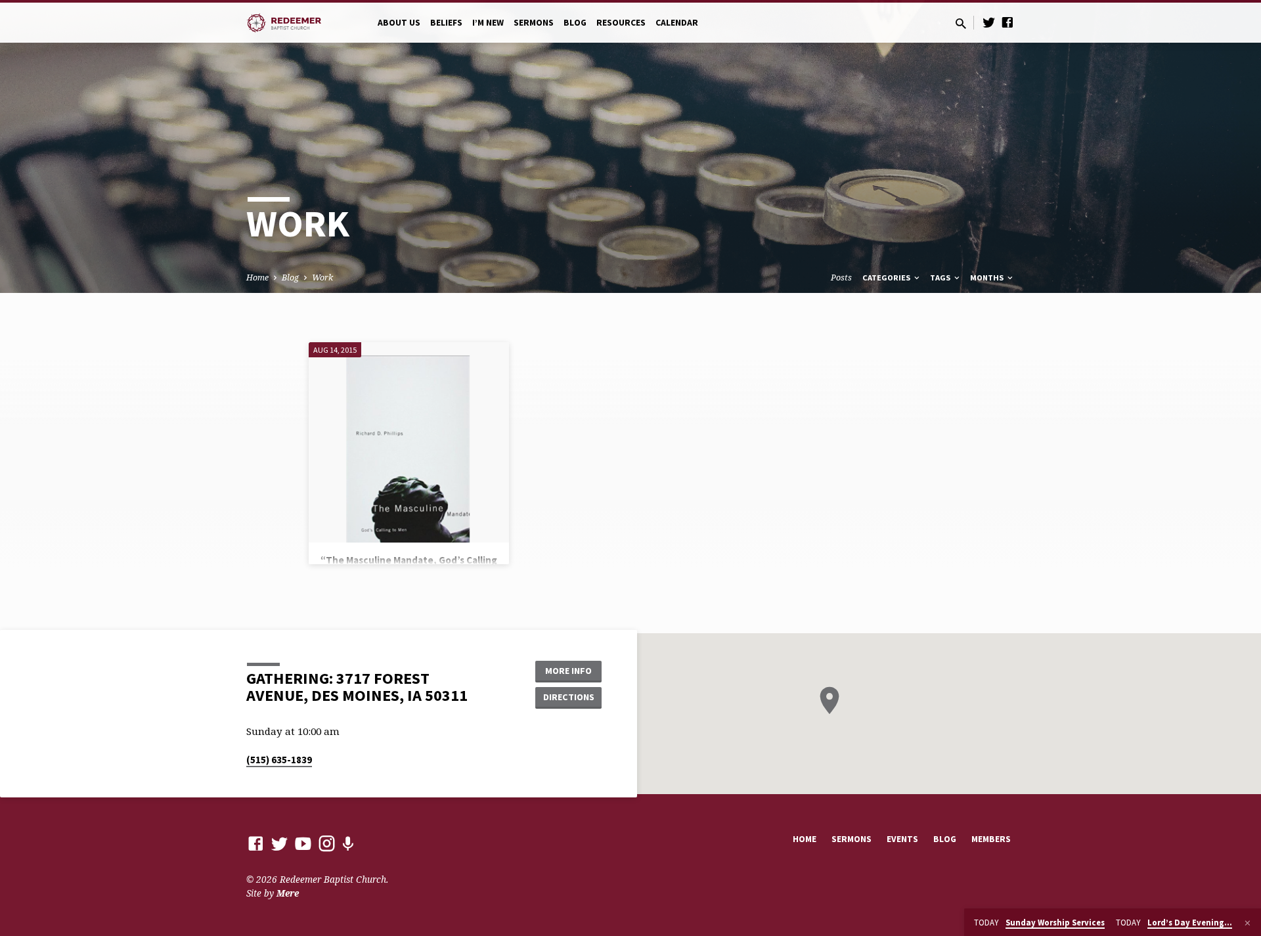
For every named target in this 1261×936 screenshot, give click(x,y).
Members (991, 839)
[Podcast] (348, 844)
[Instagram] (326, 843)
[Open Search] (961, 23)
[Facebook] (1007, 22)
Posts (841, 277)
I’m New (488, 22)
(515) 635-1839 (279, 759)
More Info (568, 671)
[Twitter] (989, 22)
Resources (621, 22)
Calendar (676, 22)
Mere (288, 893)
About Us (399, 22)
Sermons (534, 22)
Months (988, 277)
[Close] (1247, 923)
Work (322, 277)
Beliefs (446, 22)
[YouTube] (303, 843)
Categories (887, 277)
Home (257, 277)
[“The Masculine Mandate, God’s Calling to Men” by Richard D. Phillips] (409, 442)
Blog (575, 22)
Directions (568, 697)
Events (902, 839)
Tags (941, 277)
